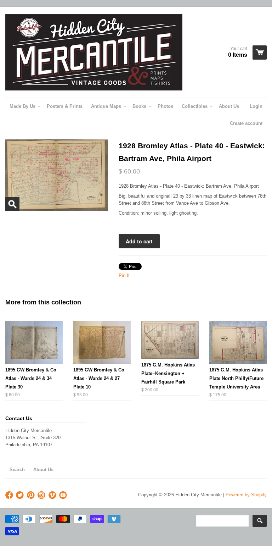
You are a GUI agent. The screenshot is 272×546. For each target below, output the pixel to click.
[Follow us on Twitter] (20, 495)
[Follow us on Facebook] (10, 495)
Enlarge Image (12, 204)
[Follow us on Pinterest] (31, 495)
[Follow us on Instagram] (42, 495)
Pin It (124, 275)
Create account (246, 123)
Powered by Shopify (246, 494)
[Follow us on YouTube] (63, 495)
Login (256, 106)
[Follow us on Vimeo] (53, 495)
